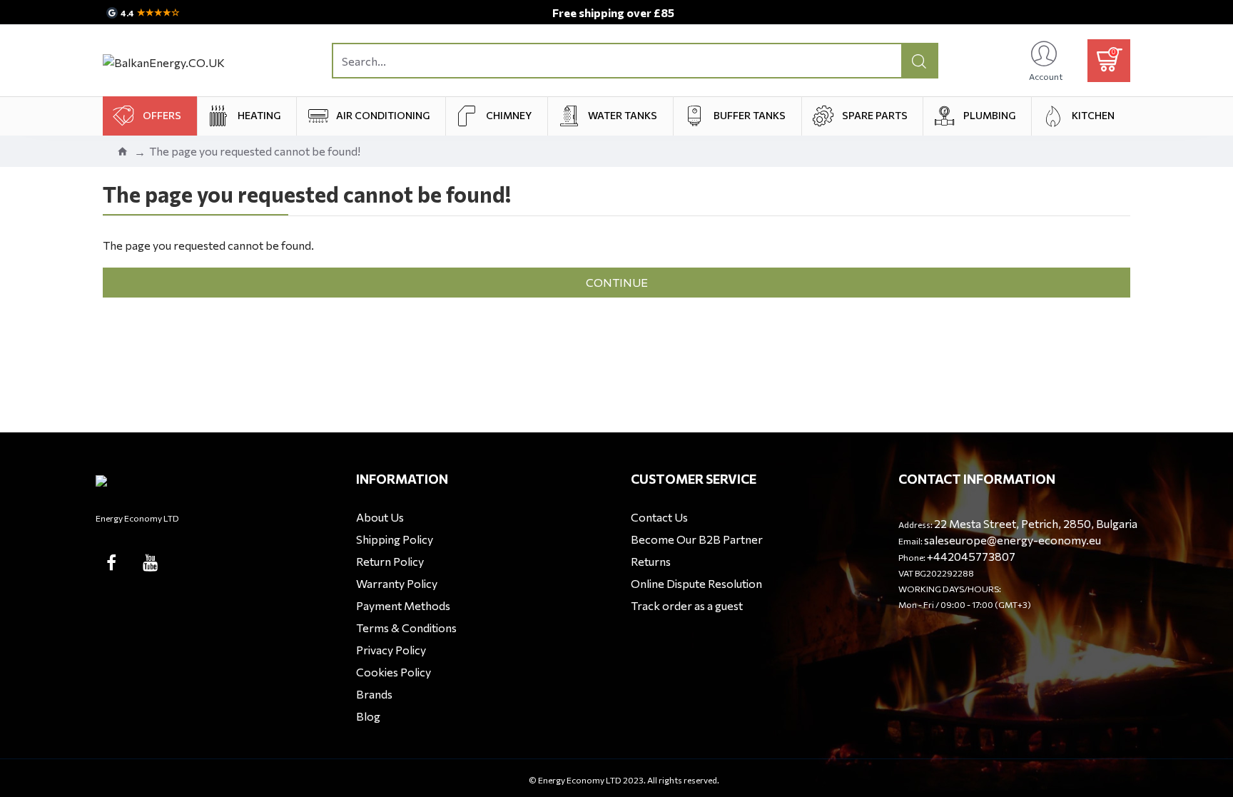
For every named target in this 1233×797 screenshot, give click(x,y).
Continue (617, 282)
